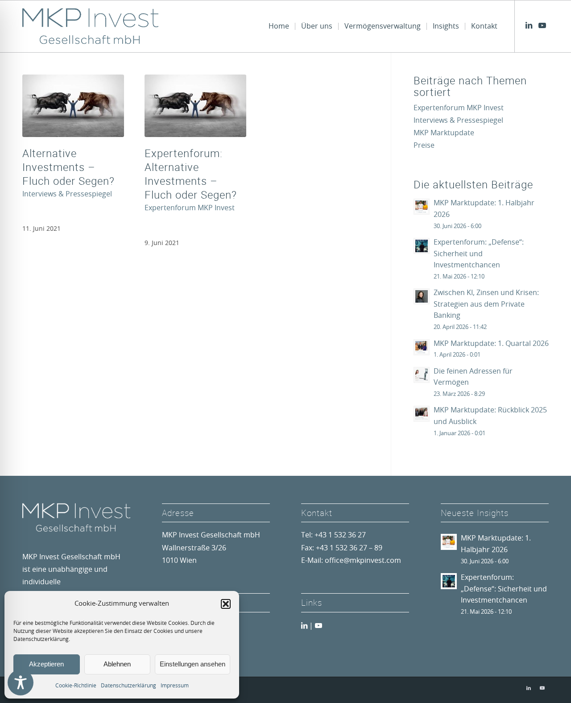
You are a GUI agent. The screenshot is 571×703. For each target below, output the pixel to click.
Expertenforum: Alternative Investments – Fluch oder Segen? (191, 174)
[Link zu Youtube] (542, 26)
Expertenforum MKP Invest (190, 208)
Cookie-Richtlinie (75, 685)
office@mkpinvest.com (363, 560)
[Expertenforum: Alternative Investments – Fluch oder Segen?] (195, 106)
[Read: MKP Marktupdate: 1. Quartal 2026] (422, 347)
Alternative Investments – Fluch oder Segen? (68, 167)
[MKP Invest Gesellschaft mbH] (90, 26)
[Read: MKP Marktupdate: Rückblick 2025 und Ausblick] (422, 414)
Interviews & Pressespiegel (67, 194)
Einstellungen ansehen (192, 664)
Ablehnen (117, 664)
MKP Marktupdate (444, 133)
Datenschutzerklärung (128, 685)
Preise (424, 145)
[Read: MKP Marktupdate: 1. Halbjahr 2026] (422, 207)
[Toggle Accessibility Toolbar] (20, 682)
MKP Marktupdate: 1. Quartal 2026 (491, 343)
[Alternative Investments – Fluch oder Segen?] (73, 106)
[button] (225, 603)
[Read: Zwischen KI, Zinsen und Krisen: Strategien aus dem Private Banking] (422, 296)
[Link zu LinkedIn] (528, 26)
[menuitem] (279, 26)
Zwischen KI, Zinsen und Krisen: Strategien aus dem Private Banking (486, 304)
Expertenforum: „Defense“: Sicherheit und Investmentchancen (479, 254)
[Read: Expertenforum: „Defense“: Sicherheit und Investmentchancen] (422, 246)
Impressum (175, 685)
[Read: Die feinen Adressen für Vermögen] (422, 375)
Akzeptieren (46, 664)
